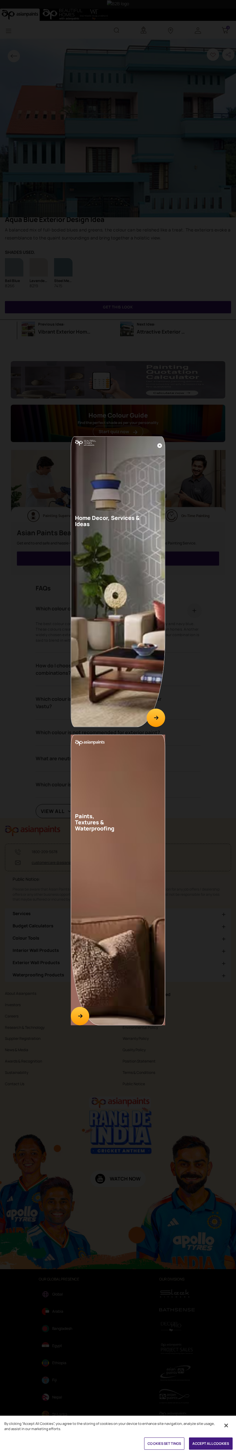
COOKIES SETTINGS (164, 1443)
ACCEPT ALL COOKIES (210, 1443)
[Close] (159, 445)
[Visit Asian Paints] (80, 1016)
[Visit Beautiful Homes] (156, 718)
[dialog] (118, 727)
